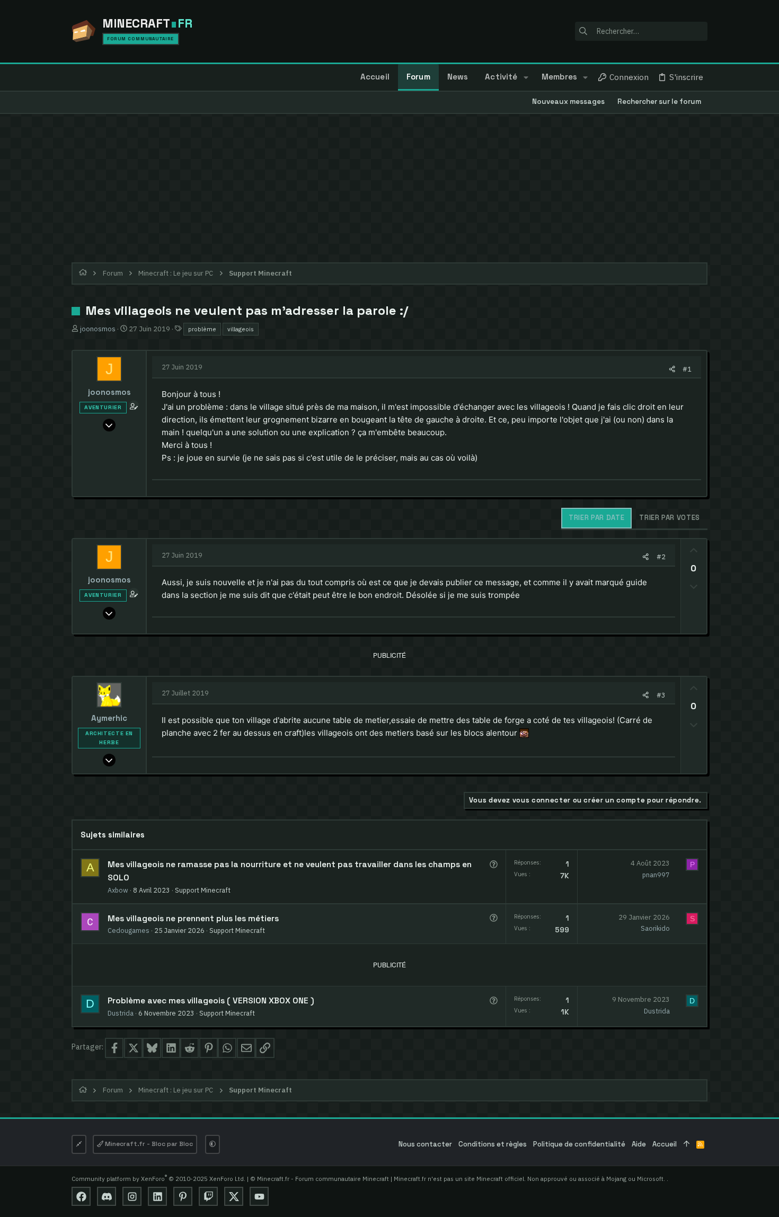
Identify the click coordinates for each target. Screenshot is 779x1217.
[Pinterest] (182, 1196)
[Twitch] (208, 1196)
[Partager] (672, 369)
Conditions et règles (492, 1144)
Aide (639, 1144)
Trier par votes (669, 517)
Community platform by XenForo (158, 1179)
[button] (525, 77)
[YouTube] (259, 1196)
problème (202, 329)
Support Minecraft (203, 890)
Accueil (664, 1144)
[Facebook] (81, 1196)
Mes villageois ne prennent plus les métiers (193, 918)
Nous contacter (425, 1144)
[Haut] (686, 1144)
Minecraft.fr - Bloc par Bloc (148, 1144)
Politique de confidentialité (579, 1144)
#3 (661, 695)
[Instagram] (131, 1196)
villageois (240, 329)
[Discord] (106, 1196)
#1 (687, 369)
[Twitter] (233, 1196)
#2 (661, 556)
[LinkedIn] (157, 1196)
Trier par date (596, 517)
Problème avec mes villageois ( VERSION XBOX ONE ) (211, 1000)
